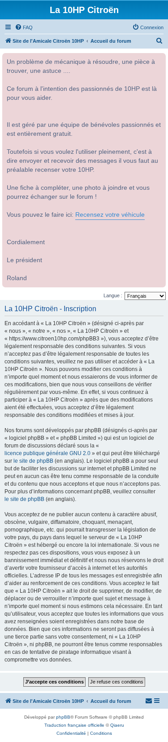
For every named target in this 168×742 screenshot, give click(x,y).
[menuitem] (24, 27)
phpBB (63, 717)
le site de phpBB (33, 461)
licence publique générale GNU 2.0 (47, 453)
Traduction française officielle (74, 725)
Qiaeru (117, 725)
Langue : (112, 295)
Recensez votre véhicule (110, 214)
